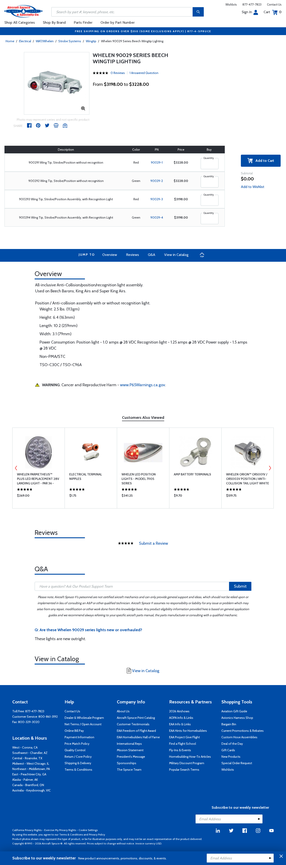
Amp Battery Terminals (192, 474)
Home (10, 41)
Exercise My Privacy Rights (60, 830)
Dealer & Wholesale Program (84, 718)
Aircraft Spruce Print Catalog (136, 718)
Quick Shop (38, 497)
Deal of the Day (232, 744)
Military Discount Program (186, 763)
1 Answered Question (144, 72)
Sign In (247, 12)
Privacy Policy (97, 834)
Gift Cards (228, 750)
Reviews (132, 255)
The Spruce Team (129, 770)
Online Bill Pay (74, 731)
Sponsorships (126, 763)
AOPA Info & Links (181, 718)
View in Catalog (176, 255)
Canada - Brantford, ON (28, 785)
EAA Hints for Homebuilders (188, 731)
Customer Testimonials (133, 724)
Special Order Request (236, 763)
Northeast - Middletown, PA (31, 769)
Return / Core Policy (78, 757)
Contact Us (274, 4)
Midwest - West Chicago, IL (30, 764)
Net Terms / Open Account (83, 724)
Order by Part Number (118, 22)
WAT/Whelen (45, 41)
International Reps (129, 744)
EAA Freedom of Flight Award (136, 731)
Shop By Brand (54, 22)
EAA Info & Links (180, 724)
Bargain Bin (228, 724)
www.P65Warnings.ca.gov (142, 385)
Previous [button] (16, 468)
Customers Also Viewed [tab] (143, 417)
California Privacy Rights (27, 830)
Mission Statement (130, 750)
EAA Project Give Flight (184, 737)
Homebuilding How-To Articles (190, 757)
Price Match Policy (77, 744)
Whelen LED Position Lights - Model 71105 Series (139, 478)
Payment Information (79, 737)
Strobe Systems (69, 41)
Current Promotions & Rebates (242, 731)
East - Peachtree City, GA (29, 774)
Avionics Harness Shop (237, 718)
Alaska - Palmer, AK (25, 780)
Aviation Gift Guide (234, 711)
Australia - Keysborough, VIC (31, 790)
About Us (123, 711)
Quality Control (75, 750)
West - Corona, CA (25, 747)
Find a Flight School (182, 744)
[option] (56, 83)
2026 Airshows (179, 711)
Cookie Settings (88, 830)
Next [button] (270, 468)
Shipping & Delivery (78, 763)
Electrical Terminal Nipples (85, 476)
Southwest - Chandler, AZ (30, 753)
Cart (273, 12)
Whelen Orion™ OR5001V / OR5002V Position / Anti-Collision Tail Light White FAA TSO (247, 478)
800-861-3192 (48, 717)
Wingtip (91, 41)
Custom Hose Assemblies (239, 737)
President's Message (131, 757)
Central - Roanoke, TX (27, 758)
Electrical (25, 41)
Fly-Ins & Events (180, 750)
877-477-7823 (251, 4)
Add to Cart (263, 160)
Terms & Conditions (78, 770)
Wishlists (231, 4)
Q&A (151, 255)
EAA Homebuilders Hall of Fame (138, 737)
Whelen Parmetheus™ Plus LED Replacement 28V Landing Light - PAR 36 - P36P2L (38, 478)
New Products (230, 757)
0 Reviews (118, 72)
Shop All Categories (19, 22)
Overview (109, 255)
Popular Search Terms (184, 770)
